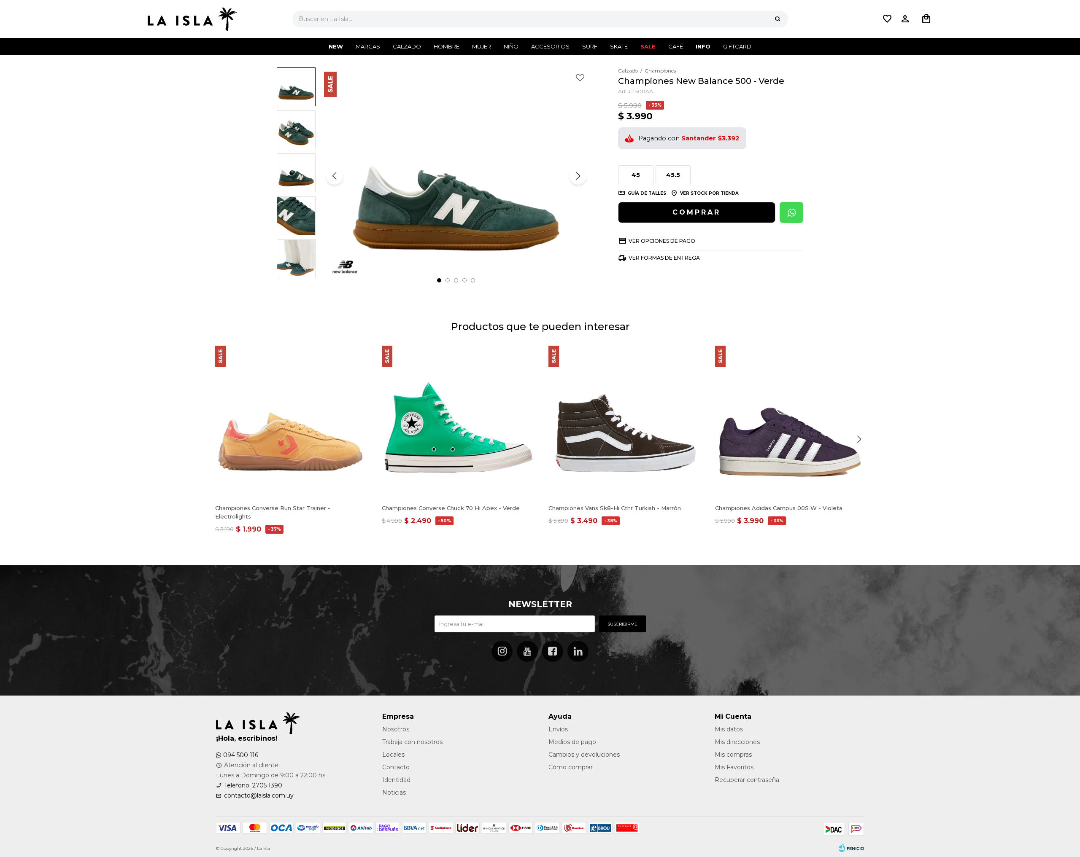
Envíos (558, 729)
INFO (703, 46)
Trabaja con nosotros (412, 742)
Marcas (368, 46)
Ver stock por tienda (709, 193)
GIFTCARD (737, 46)
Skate (619, 46)
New (336, 46)
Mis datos (729, 729)
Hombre (446, 46)
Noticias (394, 792)
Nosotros (395, 729)
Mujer (481, 46)
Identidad (396, 780)
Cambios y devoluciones (584, 754)
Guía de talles (647, 193)
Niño (511, 46)
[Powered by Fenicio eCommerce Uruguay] (851, 848)
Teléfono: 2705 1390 (253, 785)
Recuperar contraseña (747, 780)
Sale (648, 46)
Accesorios (550, 46)
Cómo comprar (570, 767)
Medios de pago (572, 742)
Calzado (407, 46)
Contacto (396, 767)
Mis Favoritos (734, 767)
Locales (393, 754)
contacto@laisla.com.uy (259, 795)
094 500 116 (240, 755)
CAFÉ (675, 46)
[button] (777, 19)
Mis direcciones (737, 742)
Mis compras (733, 754)
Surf (589, 46)
